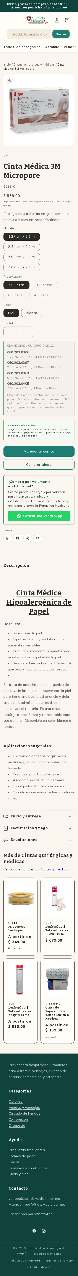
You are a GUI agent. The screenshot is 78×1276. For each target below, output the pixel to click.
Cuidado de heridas (24, 1113)
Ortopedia (17, 1125)
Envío (32, 201)
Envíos (14, 1162)
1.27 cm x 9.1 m (21, 236)
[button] (67, 20)
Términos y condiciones (28, 1168)
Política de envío (41, 1267)
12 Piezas (47, 286)
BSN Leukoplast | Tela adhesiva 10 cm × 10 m (56, 928)
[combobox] (31, 34)
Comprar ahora (39, 464)
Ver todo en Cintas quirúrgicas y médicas (36, 869)
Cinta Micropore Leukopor (17, 926)
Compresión (18, 1119)
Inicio (7, 64)
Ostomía (52, 47)
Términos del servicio (58, 1260)
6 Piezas (17, 296)
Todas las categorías (22, 47)
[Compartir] (27, 538)
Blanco (31, 313)
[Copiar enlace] (37, 538)
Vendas (70, 47)
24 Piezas (16, 285)
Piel (11, 313)
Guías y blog (19, 1174)
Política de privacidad (25, 1260)
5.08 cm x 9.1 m (21, 257)
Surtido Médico (34, 1248)
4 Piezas (43, 296)
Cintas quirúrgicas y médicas (34, 64)
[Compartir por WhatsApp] (7, 538)
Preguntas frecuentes (27, 1150)
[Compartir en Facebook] (17, 538)
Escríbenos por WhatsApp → (33, 1214)
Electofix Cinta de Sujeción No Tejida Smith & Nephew (57, 1011)
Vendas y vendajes (24, 1107)
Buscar (61, 34)
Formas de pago (22, 1156)
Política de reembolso (46, 1253)
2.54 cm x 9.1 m (21, 247)
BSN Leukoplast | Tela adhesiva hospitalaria (19, 1009)
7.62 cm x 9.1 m (21, 267)
